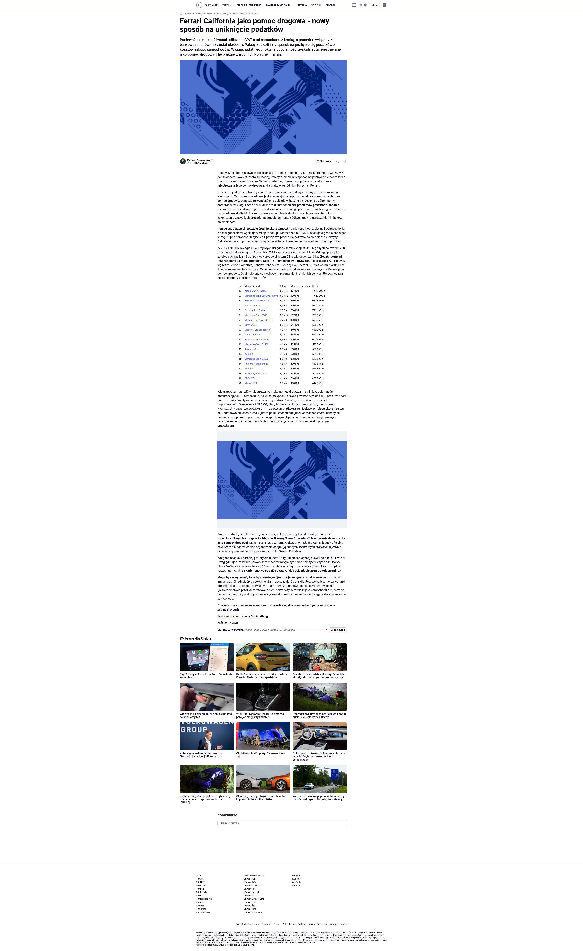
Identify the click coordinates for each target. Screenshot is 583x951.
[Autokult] (213, 5)
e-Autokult (296, 879)
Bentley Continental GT (257, 300)
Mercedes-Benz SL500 (256, 358)
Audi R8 (249, 368)
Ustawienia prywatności (335, 924)
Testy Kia (199, 896)
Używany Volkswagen (253, 912)
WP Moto (296, 886)
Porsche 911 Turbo (255, 310)
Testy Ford (200, 889)
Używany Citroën (251, 886)
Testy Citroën (201, 886)
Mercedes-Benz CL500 (256, 344)
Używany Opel (249, 902)
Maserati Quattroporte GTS (259, 320)
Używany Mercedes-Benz (254, 899)
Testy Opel (200, 902)
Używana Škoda (250, 906)
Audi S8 (249, 354)
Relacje (330, 5)
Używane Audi (250, 879)
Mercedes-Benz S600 (256, 315)
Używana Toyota (250, 909)
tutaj (252, 945)
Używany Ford (250, 889)
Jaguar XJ (250, 349)
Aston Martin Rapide (255, 290)
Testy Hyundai (201, 892)
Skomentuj (325, 161)
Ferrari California (254, 305)
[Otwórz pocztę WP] (354, 5)
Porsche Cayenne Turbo (257, 339)
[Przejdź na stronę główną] (199, 7)
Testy (225, 5)
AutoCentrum (297, 882)
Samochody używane (278, 5)
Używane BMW (250, 882)
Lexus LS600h (252, 334)
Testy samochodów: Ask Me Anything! (243, 616)
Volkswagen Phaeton (256, 373)
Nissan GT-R (251, 383)
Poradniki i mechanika (248, 5)
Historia (302, 5)
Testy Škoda (200, 906)
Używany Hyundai (251, 892)
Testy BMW (200, 882)
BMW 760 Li (251, 324)
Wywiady (316, 5)
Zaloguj (374, 5)
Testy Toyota (201, 909)
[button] (363, 5)
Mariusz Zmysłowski (198, 160)
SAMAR (233, 623)
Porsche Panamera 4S (256, 363)
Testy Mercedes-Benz (204, 899)
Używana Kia (249, 896)
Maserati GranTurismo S (258, 329)
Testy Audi (200, 879)
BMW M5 (249, 378)
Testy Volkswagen (203, 912)
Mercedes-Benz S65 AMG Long (261, 295)
